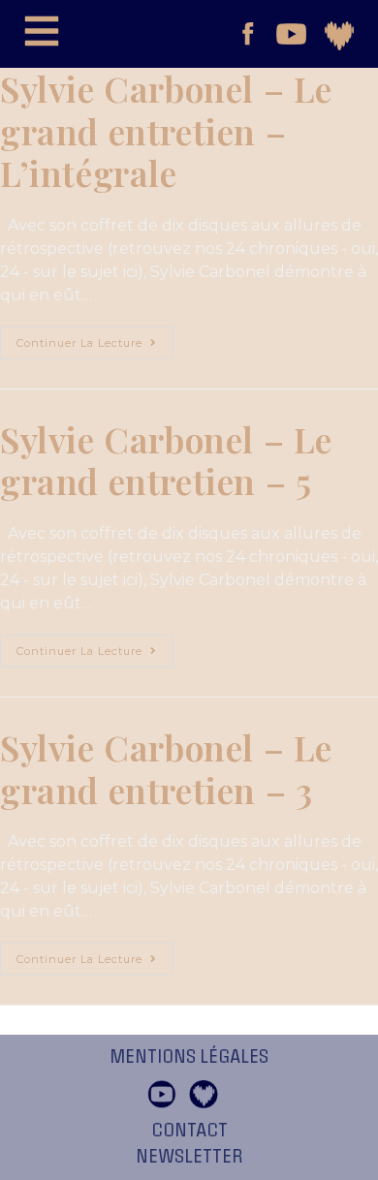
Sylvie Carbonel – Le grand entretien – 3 (166, 768)
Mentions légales (189, 1057)
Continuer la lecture (94, 338)
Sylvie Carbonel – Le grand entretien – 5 (166, 460)
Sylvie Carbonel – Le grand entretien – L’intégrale (166, 130)
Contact (189, 1130)
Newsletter (189, 1156)
